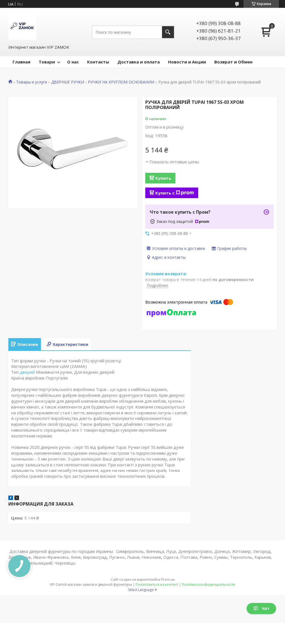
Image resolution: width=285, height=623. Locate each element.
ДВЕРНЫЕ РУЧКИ (67, 82)
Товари (47, 62)
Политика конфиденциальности (208, 584)
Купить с (165, 193)
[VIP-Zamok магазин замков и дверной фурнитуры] (22, 26)
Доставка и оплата (138, 62)
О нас (73, 62)
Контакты (98, 62)
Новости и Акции (187, 62)
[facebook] (10, 498)
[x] (16, 498)
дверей (27, 372)
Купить (163, 178)
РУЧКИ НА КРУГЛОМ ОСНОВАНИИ (121, 82)
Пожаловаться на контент (157, 584)
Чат (265, 608)
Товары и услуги (31, 82)
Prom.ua (168, 579)
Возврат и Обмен (233, 62)
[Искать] (168, 32)
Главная (21, 62)
